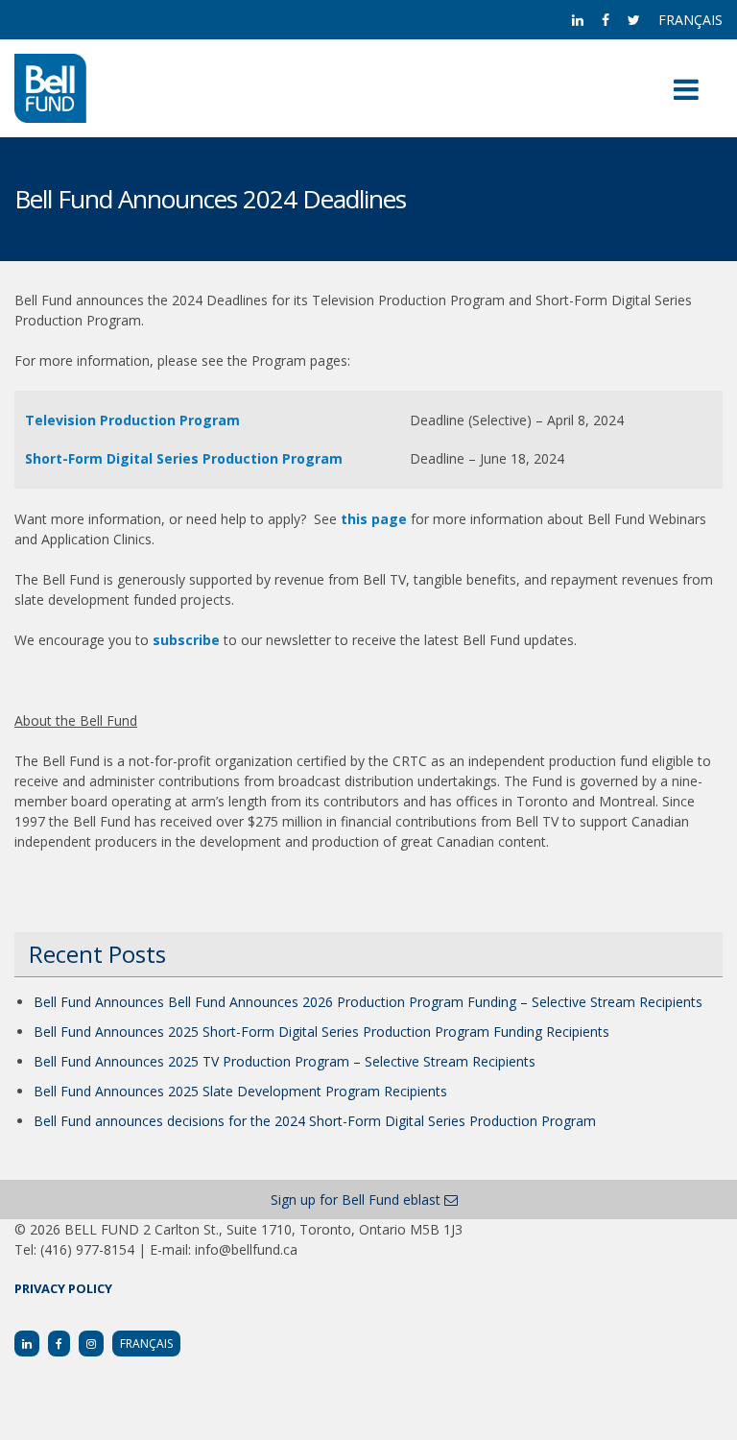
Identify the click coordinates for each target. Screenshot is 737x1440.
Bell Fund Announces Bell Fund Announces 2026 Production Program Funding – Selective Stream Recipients (368, 1002)
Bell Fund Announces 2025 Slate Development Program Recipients (240, 1091)
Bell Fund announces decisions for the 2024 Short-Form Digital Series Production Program (315, 1121)
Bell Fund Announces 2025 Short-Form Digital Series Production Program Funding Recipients (321, 1031)
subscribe (186, 640)
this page (374, 519)
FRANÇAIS (690, 20)
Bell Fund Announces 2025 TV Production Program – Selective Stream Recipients (284, 1061)
